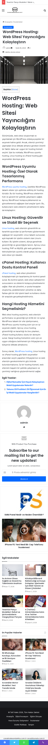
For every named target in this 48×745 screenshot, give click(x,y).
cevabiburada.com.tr (36, 738)
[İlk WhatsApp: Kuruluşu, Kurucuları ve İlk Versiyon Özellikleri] (12, 644)
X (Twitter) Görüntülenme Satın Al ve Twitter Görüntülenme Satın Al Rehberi (34, 614)
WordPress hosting (23, 351)
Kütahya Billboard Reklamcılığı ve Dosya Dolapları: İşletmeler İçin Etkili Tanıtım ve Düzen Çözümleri (35, 583)
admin (8, 48)
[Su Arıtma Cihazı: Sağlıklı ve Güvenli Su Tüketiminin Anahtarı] (12, 570)
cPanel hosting (8, 273)
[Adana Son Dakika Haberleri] (14, 10)
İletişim (31, 725)
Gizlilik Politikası (20, 725)
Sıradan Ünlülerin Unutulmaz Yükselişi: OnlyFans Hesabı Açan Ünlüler (34, 686)
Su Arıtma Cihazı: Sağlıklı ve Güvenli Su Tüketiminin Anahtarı (12, 581)
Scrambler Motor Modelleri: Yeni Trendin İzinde (10, 685)
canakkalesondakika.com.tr (14, 738)
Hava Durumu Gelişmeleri (18, 721)
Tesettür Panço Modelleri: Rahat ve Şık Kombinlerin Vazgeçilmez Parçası (12, 613)
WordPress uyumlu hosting (14, 187)
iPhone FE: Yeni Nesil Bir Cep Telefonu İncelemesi (34, 656)
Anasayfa (8, 22)
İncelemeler (18, 22)
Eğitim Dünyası (36, 716)
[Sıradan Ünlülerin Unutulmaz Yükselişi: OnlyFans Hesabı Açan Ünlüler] (35, 674)
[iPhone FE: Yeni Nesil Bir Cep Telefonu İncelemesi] (35, 644)
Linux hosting (8, 228)
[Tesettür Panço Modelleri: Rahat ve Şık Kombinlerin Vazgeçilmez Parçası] (12, 601)
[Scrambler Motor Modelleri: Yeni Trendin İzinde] (12, 674)
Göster (14, 89)
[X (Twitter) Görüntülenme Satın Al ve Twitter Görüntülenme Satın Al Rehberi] (35, 601)
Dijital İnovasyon (21, 716)
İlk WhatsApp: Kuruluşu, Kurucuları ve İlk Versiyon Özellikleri (11, 657)
